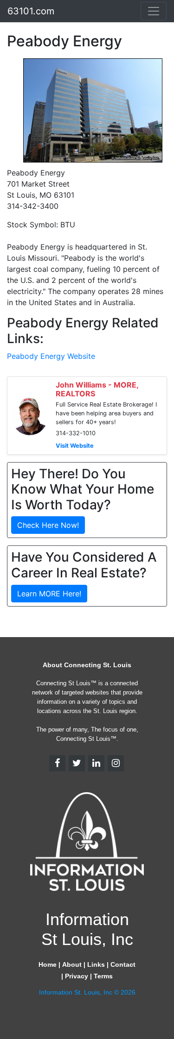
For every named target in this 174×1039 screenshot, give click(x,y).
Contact (122, 964)
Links (96, 964)
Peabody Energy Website (51, 356)
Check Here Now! (48, 525)
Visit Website (75, 445)
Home (48, 964)
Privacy (76, 976)
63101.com (30, 11)
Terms (103, 976)
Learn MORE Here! (49, 593)
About (72, 964)
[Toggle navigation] (154, 11)
